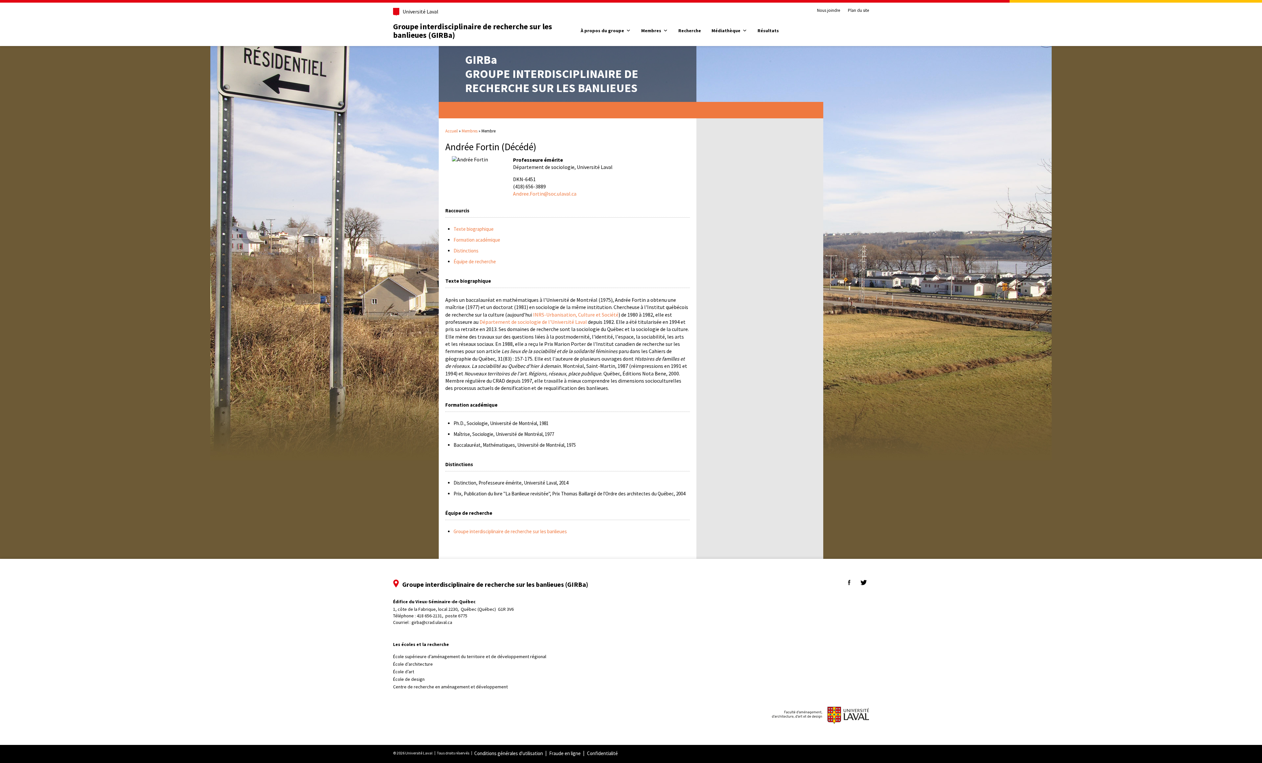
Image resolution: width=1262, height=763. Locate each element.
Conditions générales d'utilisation (508, 753)
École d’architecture (413, 664)
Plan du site (858, 10)
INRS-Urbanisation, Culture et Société (576, 314)
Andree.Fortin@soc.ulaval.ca (544, 193)
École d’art (403, 672)
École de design (409, 679)
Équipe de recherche (475, 261)
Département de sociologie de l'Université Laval (533, 322)
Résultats (768, 31)
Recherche (689, 31)
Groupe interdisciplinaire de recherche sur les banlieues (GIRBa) (472, 30)
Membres (651, 31)
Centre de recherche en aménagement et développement (450, 687)
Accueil (451, 131)
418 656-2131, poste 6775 (442, 616)
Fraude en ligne (565, 753)
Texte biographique (474, 229)
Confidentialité (602, 753)
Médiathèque (726, 31)
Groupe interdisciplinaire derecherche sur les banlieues (551, 73)
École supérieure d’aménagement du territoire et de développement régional (469, 656)
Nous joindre (828, 10)
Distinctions (466, 251)
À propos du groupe (602, 31)
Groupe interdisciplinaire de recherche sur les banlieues (510, 531)
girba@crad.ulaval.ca (431, 622)
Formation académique (477, 240)
